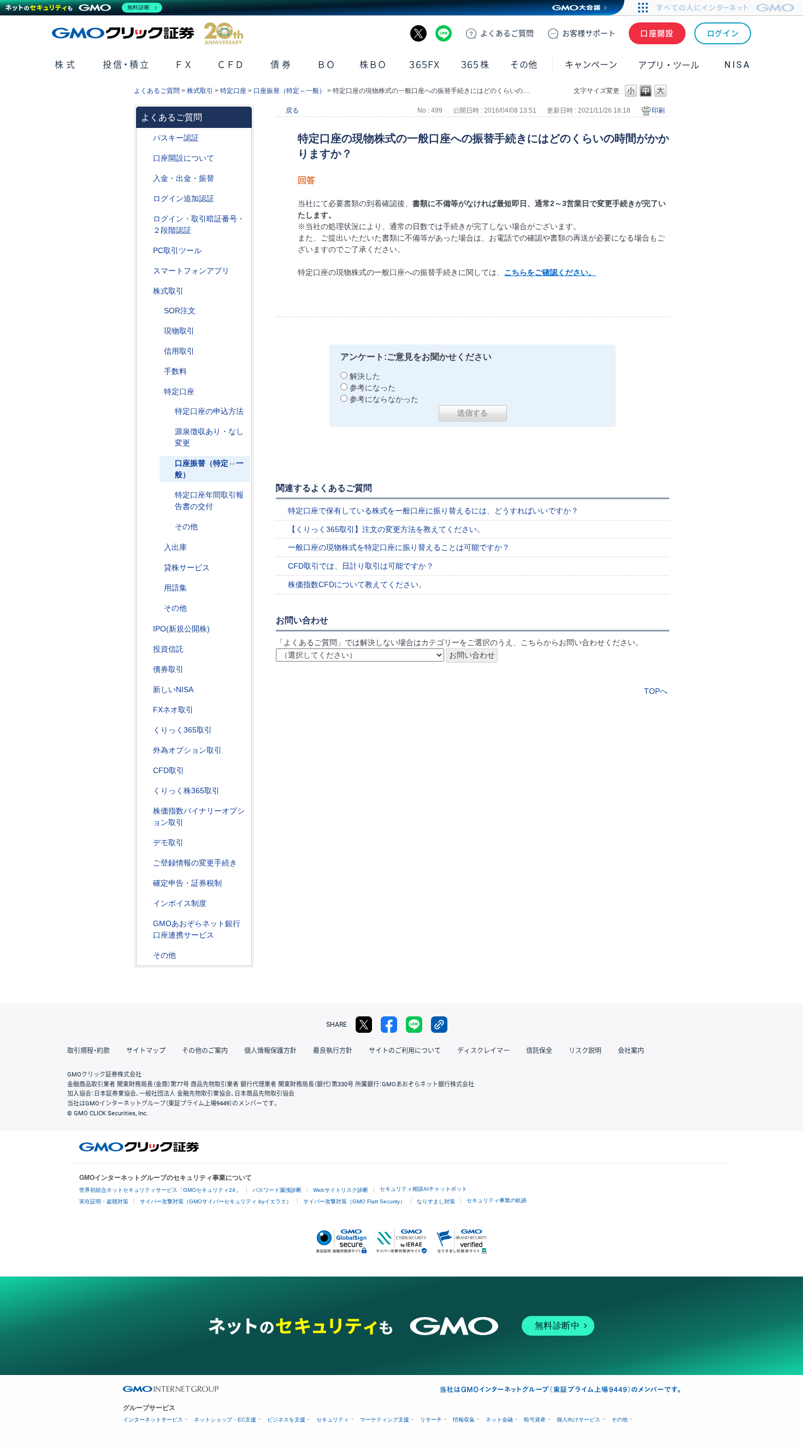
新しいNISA (173, 689)
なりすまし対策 (436, 1201)
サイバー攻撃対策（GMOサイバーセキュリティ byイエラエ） (216, 1201)
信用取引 (179, 351)
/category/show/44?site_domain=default (145, 955)
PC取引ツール (177, 250)
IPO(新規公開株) (181, 628)
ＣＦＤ (230, 65)
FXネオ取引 (173, 709)
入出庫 (175, 547)
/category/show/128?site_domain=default (145, 923)
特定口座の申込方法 (209, 411)
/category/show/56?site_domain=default (145, 863)
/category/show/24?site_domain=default (145, 710)
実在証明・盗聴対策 (103, 1201)
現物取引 (179, 330)
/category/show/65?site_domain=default (145, 750)
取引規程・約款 (88, 1051)
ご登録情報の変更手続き (195, 862)
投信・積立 (126, 65)
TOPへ (656, 691)
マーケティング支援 (384, 1420)
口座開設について (183, 158)
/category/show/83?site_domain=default (156, 331)
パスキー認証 (176, 137)
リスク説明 (585, 1051)
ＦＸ (183, 65)
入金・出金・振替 (183, 178)
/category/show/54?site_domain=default (145, 219)
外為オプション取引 (187, 750)
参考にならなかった (384, 399)
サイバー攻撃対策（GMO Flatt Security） (354, 1201)
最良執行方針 (332, 1051)
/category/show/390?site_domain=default (145, 903)
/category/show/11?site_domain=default (145, 770)
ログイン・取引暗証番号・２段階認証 (199, 224)
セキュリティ (332, 1420)
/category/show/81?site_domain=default (156, 371)
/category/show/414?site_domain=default (145, 138)
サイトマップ (146, 1051)
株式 (66, 65)
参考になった (372, 387)
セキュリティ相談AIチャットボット (423, 1189)
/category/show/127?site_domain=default (145, 883)
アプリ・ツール (668, 64)
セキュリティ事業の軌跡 (497, 1200)
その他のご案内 (205, 1051)
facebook (389, 1024)
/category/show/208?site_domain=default (145, 271)
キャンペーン (591, 65)
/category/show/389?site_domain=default (145, 669)
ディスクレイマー (483, 1051)
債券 (281, 65)
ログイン (723, 33)
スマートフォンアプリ (191, 270)
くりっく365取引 (182, 730)
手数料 (175, 371)
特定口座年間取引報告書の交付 (209, 500)
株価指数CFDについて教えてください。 (357, 584)
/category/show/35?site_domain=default (145, 730)
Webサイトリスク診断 (340, 1190)
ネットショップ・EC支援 (225, 1420)
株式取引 (200, 91)
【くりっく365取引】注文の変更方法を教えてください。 (386, 529)
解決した (365, 376)
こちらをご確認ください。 (550, 272)
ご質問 (507, 33)
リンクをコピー (439, 1024)
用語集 (175, 587)
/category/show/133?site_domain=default (145, 811)
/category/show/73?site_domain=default (145, 629)
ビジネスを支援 (286, 1420)
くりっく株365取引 (186, 790)
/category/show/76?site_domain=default (156, 351)
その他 (186, 526)
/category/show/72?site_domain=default (145, 291)
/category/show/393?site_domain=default (145, 689)
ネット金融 (499, 1420)
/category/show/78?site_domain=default (156, 547)
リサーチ (431, 1420)
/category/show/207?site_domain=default (145, 250)
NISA (737, 65)
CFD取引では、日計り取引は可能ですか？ (361, 565)
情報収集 (464, 1420)
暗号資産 (535, 1420)
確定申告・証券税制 (187, 883)
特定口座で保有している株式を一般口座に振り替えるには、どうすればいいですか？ (433, 510)
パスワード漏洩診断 (277, 1190)
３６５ (475, 65)
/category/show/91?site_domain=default (145, 158)
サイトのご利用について (405, 1051)
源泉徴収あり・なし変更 (209, 437)
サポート (589, 33)
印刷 (658, 110)
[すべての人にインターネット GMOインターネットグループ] (727, 7)
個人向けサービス (578, 1420)
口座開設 (657, 33)
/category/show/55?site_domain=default (145, 178)
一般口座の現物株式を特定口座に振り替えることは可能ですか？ (399, 547)
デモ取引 (168, 842)
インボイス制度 (179, 903)
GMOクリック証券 (147, 33)
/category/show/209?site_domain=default (145, 843)
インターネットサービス (153, 1420)
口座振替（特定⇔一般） (289, 91)
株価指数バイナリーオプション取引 (199, 816)
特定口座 (233, 91)
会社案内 (631, 1051)
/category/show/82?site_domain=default (156, 391)
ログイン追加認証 (183, 198)
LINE (443, 33)
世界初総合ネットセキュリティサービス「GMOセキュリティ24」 (160, 1190)
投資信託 (168, 649)
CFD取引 (168, 770)
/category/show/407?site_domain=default (145, 791)
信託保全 (539, 1051)
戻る (292, 110)
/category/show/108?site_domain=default (156, 568)
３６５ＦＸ (424, 65)
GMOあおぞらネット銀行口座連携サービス (196, 929)
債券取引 (168, 669)
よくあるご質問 (157, 91)
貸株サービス (187, 567)
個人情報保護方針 (270, 1051)
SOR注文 (180, 310)
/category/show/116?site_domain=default (145, 649)
